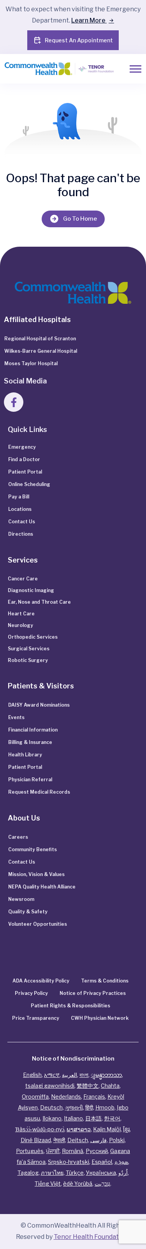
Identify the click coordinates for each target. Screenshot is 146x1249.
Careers (18, 837)
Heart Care (21, 614)
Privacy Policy (31, 993)
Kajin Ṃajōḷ (107, 1129)
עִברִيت (102, 1183)
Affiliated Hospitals (37, 319)
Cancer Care (23, 579)
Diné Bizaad (36, 1140)
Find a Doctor (24, 459)
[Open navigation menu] (135, 69)
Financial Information (33, 730)
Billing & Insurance (30, 742)
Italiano (73, 1118)
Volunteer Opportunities (37, 924)
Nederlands (66, 1096)
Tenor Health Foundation (91, 1236)
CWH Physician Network (99, 1018)
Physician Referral (30, 779)
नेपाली (59, 1140)
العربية (69, 1074)
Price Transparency (35, 1018)
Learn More (89, 20)
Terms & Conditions (104, 981)
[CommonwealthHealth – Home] (52, 69)
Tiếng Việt (48, 1183)
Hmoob (104, 1107)
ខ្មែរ (126, 1129)
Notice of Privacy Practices (93, 993)
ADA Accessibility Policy (40, 981)
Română (72, 1151)
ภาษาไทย (52, 1172)
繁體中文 (88, 1085)
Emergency (22, 447)
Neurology (20, 625)
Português (30, 1151)
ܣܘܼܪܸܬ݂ (121, 1161)
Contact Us (21, 521)
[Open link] (73, 293)
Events (16, 717)
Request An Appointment (79, 40)
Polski (117, 1140)
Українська (101, 1172)
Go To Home (80, 218)
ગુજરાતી (74, 1107)
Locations (20, 509)
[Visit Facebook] (13, 402)
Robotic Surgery (28, 660)
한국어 (112, 1118)
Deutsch (51, 1107)
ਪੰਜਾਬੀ (53, 1151)
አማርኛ (52, 1074)
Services (23, 560)
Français (94, 1096)
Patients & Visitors (41, 686)
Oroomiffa (35, 1096)
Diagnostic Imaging (31, 590)
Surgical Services (28, 649)
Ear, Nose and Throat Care (39, 602)
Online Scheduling (29, 484)
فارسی (98, 1140)
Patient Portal (25, 472)
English (32, 1074)
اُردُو (123, 1172)
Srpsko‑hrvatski (68, 1161)
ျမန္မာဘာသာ (106, 1074)
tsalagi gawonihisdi (49, 1085)
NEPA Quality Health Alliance (42, 887)
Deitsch (77, 1140)
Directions (20, 534)
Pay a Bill (18, 497)
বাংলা (83, 1074)
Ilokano (52, 1118)
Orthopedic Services (33, 637)
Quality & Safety (27, 912)
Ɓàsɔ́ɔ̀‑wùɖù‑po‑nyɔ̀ (39, 1129)
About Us (24, 818)
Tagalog (28, 1172)
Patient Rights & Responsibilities (70, 1006)
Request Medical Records (39, 792)
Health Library (25, 755)
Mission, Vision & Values (36, 874)
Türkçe (75, 1172)
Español (101, 1161)
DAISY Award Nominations (39, 705)
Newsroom (21, 899)
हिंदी (89, 1107)
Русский (97, 1151)
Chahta (110, 1085)
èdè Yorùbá (77, 1183)
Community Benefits (32, 849)
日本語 (93, 1118)
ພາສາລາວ (79, 1129)
